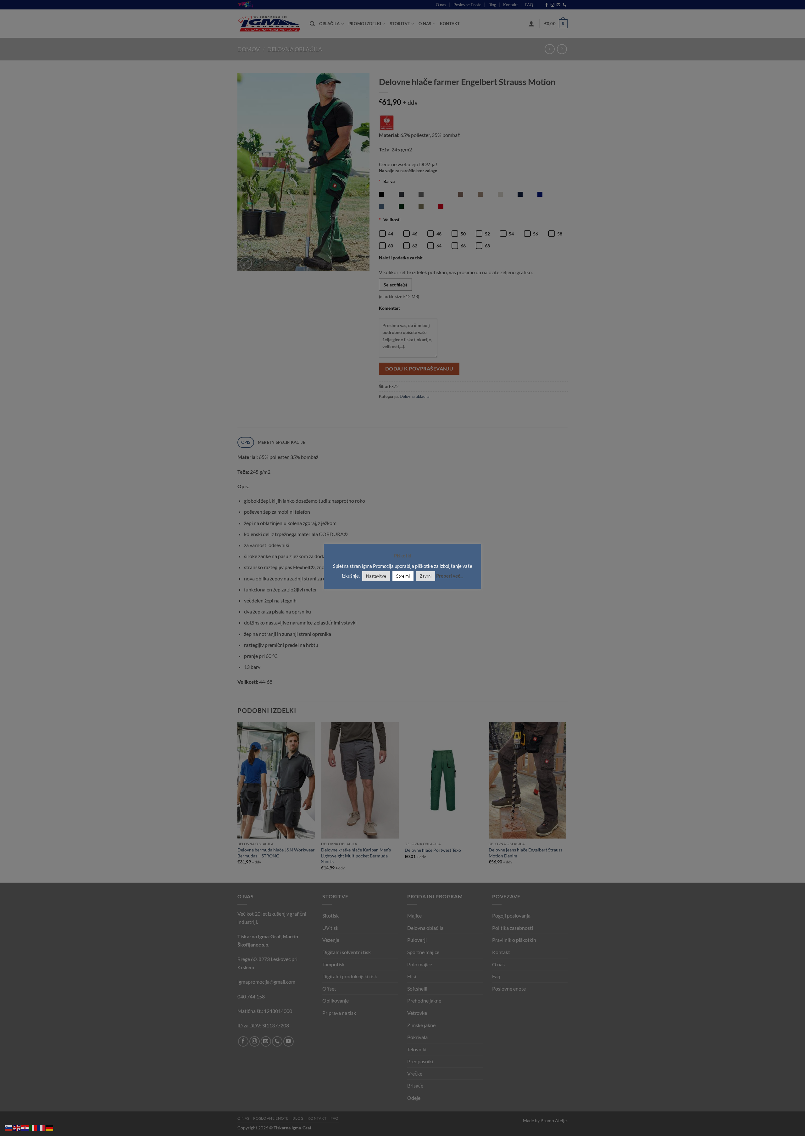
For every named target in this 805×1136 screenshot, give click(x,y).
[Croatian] (25, 1127)
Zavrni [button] (425, 576)
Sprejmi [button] (403, 576)
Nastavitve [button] (376, 576)
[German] (50, 1127)
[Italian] (33, 1127)
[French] (41, 1127)
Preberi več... (449, 576)
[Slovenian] (9, 1127)
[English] (17, 1127)
